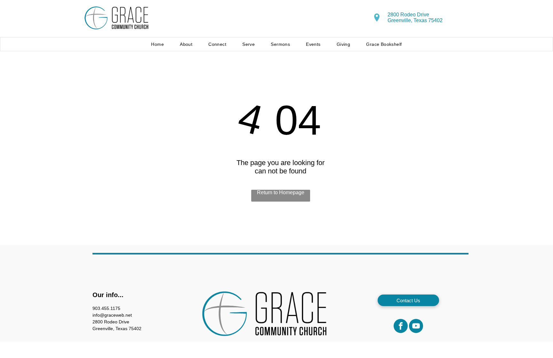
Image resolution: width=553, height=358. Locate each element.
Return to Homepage (280, 192)
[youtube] (416, 327)
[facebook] (401, 327)
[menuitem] (157, 44)
